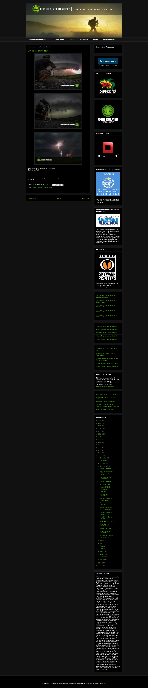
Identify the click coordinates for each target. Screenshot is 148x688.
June (101, 546)
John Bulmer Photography (39, 39)
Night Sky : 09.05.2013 (107, 521)
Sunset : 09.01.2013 (106, 528)
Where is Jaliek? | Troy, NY (104, 409)
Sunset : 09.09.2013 (106, 507)
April (101, 551)
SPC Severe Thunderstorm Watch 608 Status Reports (106, 316)
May (101, 549)
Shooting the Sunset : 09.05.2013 (106, 517)
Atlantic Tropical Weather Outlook (106, 326)
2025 (100, 423)
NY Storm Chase (105, 484)
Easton (35, 187)
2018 (100, 442)
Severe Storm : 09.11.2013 (104, 503)
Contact (72, 39)
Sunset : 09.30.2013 (106, 468)
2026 (100, 420)
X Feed (95, 39)
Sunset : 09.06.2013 (106, 510)
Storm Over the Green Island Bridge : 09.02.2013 (106, 472)
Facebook (84, 39)
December (103, 458)
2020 (100, 437)
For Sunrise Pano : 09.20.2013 (105, 478)
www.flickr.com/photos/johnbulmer (49, 176)
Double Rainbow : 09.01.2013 (105, 532)
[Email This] (53, 185)
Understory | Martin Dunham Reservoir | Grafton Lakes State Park (107, 405)
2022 (100, 431)
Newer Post (32, 198)
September (103, 466)
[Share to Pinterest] (62, 185)
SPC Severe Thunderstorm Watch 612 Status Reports (106, 296)
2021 (100, 434)
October (102, 463)
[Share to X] (58, 185)
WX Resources (109, 39)
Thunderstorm (47, 187)
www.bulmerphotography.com (55, 178)
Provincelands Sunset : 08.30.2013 (107, 536)
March (102, 554)
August (102, 540)
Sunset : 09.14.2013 (106, 487)
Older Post (85, 198)
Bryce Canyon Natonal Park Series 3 (107, 363)
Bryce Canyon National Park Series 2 (108, 366)
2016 (100, 447)
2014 (100, 453)
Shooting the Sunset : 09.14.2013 (106, 499)
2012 (100, 563)
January (102, 559)
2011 (100, 565)
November (103, 461)
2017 (100, 445)
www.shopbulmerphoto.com (42, 174)
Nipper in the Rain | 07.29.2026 (106, 398)
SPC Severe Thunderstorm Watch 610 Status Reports (106, 306)
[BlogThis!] (56, 185)
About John (59, 39)
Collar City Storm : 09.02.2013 (105, 525)
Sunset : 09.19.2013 (106, 481)
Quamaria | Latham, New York (105, 401)
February (103, 557)
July (101, 543)
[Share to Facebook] (60, 185)
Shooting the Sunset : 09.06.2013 (106, 513)
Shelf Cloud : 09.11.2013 (104, 490)
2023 (100, 428)
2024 (100, 426)
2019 (100, 439)
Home (59, 198)
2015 (100, 450)
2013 (100, 456)
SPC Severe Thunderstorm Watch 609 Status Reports (106, 311)
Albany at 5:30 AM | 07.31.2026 (106, 394)
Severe (40, 187)
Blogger (103, 683)
